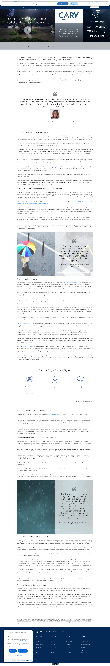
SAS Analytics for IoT (36, 46)
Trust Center (40, 659)
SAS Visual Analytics (29, 331)
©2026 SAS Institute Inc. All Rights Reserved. (54, 659)
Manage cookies (18, 655)
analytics (55, 167)
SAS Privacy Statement (24, 640)
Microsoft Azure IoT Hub (28, 346)
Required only (22, 650)
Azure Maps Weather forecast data (36, 300)
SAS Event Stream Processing (56, 300)
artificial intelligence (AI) (55, 414)
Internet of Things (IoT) (53, 73)
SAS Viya (52, 46)
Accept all (12, 650)
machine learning (72, 325)
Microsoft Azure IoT (62, 46)
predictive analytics (25, 323)
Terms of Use (32, 659)
